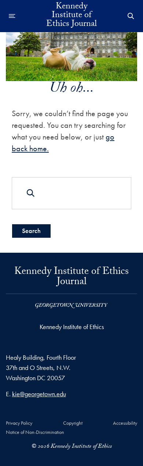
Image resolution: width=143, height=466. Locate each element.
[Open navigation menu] (12, 16)
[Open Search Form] (131, 16)
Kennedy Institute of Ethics (72, 326)
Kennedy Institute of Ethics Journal (71, 16)
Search (31, 230)
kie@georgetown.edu (39, 394)
